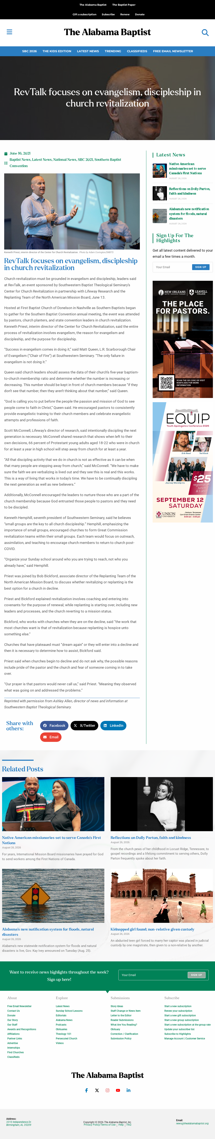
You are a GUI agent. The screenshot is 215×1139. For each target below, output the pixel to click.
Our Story (12, 1020)
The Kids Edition (57, 51)
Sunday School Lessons (69, 1010)
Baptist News (20, 159)
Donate (11, 1015)
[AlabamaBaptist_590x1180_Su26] (183, 462)
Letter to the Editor (121, 1015)
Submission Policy (121, 1038)
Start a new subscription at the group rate (187, 1024)
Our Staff (12, 1024)
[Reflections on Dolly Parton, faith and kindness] (160, 193)
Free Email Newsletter (173, 51)
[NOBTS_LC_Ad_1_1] (183, 339)
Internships (13, 1047)
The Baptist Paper (123, 4)
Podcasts (61, 1024)
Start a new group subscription (181, 1020)
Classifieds (137, 51)
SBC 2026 (29, 51)
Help (121, 1124)
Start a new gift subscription (180, 1015)
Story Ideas (117, 1006)
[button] (205, 33)
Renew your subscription (178, 1010)
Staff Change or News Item (125, 1010)
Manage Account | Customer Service (184, 1038)
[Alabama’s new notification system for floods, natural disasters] (160, 216)
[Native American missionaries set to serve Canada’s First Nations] (160, 171)
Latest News (88, 51)
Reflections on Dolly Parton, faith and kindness (189, 191)
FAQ (129, 1124)
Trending (113, 51)
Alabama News (64, 1020)
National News (64, 159)
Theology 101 (63, 1033)
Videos (60, 1043)
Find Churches (15, 1052)
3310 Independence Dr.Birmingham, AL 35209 (18, 1123)
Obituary (115, 1029)
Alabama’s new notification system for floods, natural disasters (189, 214)
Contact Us (13, 1010)
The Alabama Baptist (93, 4)
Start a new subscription (177, 1006)
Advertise (12, 1043)
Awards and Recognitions (21, 1029)
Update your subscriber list (179, 1029)
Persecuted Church (66, 1038)
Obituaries (61, 1029)
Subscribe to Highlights (177, 1033)
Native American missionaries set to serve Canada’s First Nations (187, 169)
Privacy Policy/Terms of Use (99, 1124)
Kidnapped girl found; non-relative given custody (152, 929)
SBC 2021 (85, 159)
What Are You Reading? (124, 1024)
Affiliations (13, 1033)
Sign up (200, 267)
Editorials (61, 1015)
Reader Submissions (122, 1020)
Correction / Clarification (124, 1033)
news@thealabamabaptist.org (192, 1123)
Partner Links (14, 1038)
